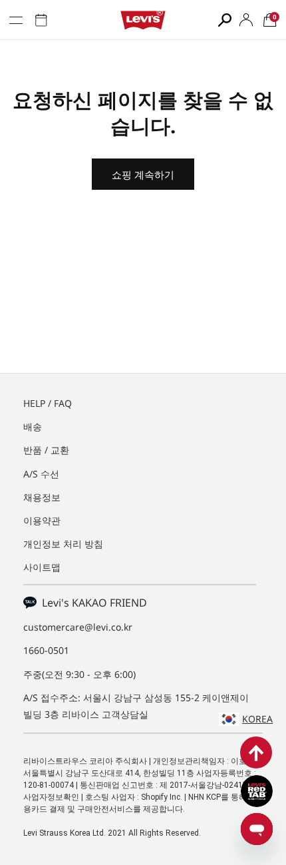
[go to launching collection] (41, 20)
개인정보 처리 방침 (63, 543)
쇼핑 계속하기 (143, 174)
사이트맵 (42, 567)
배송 (32, 426)
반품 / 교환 (46, 449)
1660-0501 (46, 650)
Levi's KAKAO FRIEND (92, 602)
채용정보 (42, 497)
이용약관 (42, 520)
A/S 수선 (41, 473)
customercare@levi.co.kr (77, 627)
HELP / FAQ (47, 403)
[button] (270, 20)
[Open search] (225, 20)
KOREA (257, 719)
